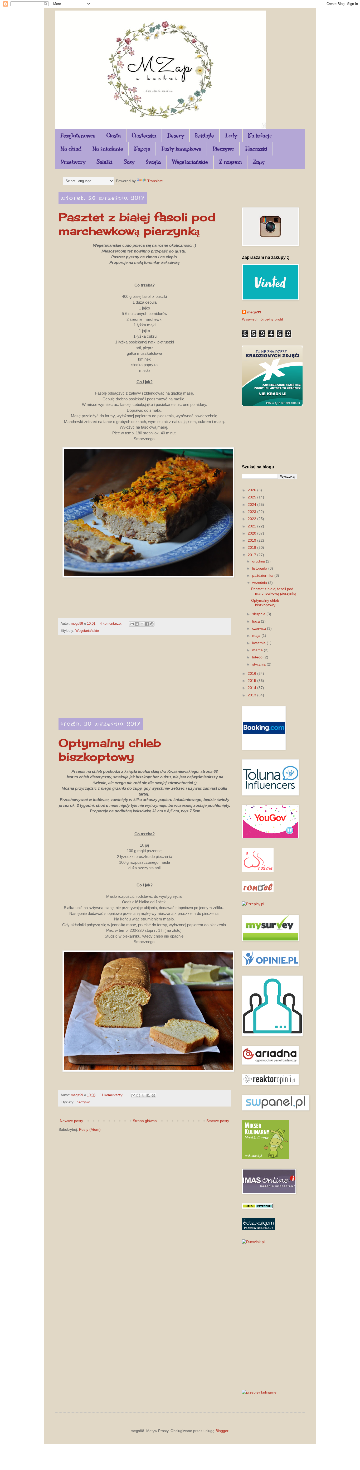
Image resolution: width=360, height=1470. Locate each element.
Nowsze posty (71, 1121)
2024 (252, 504)
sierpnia (259, 614)
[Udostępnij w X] (141, 624)
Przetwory (73, 162)
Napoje (142, 148)
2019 (252, 540)
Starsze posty (217, 1121)
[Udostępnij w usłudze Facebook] (146, 624)
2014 (252, 688)
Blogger (222, 1431)
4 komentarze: (111, 623)
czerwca (259, 628)
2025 (252, 497)
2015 (252, 680)
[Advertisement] (144, 680)
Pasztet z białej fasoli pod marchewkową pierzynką (137, 223)
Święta (153, 162)
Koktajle (204, 135)
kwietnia (259, 643)
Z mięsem (230, 162)
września (260, 582)
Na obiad (71, 148)
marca (258, 650)
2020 (252, 533)
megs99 (254, 312)
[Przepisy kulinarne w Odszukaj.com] (258, 1229)
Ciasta (113, 135)
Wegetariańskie (190, 162)
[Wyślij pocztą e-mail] (131, 624)
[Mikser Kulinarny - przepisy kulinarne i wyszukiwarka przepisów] (265, 1158)
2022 (252, 519)
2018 (252, 547)
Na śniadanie (108, 148)
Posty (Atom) (90, 1129)
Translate (155, 181)
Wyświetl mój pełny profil (262, 319)
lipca (256, 621)
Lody (231, 135)
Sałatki (104, 162)
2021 (252, 526)
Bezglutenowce (77, 135)
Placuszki (256, 148)
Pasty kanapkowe (181, 148)
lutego (258, 657)
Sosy (129, 162)
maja (256, 635)
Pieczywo (223, 148)
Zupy (259, 162)
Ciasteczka (144, 135)
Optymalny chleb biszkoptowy (110, 749)
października (263, 575)
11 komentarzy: (112, 1095)
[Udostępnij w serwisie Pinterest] (151, 624)
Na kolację (260, 135)
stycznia (259, 664)
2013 (252, 695)
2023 (252, 512)
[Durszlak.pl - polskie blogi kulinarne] (253, 1242)
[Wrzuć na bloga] (136, 624)
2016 (252, 673)
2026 (252, 490)
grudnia (259, 561)
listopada (260, 568)
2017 (252, 555)
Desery (175, 135)
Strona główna (145, 1121)
